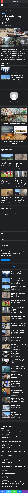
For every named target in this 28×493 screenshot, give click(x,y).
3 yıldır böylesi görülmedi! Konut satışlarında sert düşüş (18, 346)
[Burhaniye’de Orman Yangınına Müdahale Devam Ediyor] (5, 77)
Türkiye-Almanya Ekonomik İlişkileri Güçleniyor (16, 353)
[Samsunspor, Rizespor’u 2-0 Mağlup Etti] (7, 174)
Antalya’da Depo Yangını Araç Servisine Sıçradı (19, 199)
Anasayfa (5, 10)
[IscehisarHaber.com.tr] (14, 5)
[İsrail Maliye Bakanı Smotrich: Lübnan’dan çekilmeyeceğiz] (6, 376)
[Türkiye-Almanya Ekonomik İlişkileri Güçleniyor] (6, 354)
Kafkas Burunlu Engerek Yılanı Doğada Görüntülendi (19, 164)
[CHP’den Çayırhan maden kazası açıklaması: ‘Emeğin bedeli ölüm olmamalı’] (6, 391)
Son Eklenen (14, 267)
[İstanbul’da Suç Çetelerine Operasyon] (6, 408)
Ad (2, 233)
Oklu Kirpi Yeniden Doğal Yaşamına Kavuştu (6, 199)
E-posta (3, 239)
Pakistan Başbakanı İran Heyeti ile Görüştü (18, 272)
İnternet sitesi (4, 245)
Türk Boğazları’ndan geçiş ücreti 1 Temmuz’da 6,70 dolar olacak (18, 368)
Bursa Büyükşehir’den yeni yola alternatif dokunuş (18, 324)
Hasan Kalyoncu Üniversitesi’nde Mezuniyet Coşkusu (16, 383)
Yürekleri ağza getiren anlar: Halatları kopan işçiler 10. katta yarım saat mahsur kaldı (21, 182)
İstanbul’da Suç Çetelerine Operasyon (17, 406)
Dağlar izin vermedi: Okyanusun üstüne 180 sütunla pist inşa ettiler (18, 399)
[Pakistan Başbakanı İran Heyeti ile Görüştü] (5, 70)
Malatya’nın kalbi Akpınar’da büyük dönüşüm (16, 414)
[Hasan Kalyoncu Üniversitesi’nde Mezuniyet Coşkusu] (6, 384)
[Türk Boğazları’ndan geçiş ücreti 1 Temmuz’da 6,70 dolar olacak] (6, 369)
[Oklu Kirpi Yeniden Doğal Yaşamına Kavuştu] (7, 192)
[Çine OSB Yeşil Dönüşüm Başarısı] (6, 339)
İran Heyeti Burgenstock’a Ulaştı (11, 1)
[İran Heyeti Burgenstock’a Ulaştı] (7, 157)
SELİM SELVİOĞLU (8, 23)
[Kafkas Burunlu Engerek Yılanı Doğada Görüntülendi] (21, 157)
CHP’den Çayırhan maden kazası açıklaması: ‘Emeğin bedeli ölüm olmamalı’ (18, 391)
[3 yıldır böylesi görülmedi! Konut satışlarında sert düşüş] (6, 346)
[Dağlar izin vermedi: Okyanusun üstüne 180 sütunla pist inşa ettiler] (6, 400)
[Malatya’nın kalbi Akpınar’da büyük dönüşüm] (6, 415)
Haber (9, 10)
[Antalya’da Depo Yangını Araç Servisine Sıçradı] (21, 192)
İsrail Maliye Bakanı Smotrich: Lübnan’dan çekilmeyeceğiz (17, 375)
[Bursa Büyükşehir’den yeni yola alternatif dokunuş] (6, 326)
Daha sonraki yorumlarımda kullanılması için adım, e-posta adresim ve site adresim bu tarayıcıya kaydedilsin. (13, 253)
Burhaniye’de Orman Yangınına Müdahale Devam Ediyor (17, 77)
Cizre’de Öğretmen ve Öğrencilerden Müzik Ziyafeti (17, 360)
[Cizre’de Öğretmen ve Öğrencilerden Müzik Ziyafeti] (6, 361)
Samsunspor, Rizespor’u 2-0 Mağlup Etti (5, 180)
